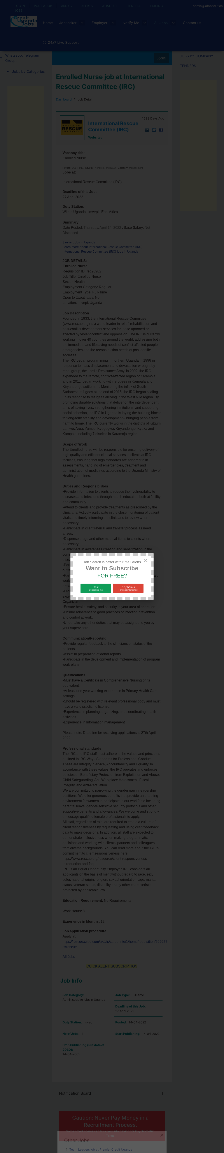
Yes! (96, 588)
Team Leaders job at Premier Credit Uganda (100, 1149)
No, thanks (128, 588)
